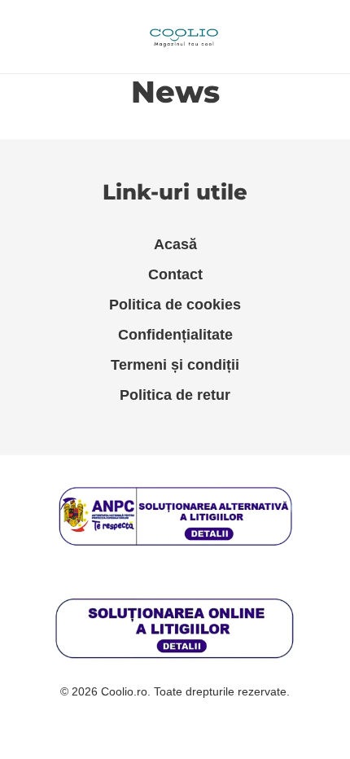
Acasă (175, 244)
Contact (175, 274)
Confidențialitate (175, 335)
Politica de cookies (175, 304)
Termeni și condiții (175, 365)
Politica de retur (175, 395)
